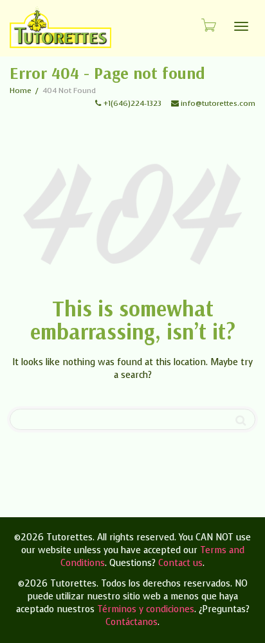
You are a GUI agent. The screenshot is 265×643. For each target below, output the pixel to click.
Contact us (180, 563)
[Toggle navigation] (241, 26)
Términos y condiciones (145, 609)
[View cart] (207, 25)
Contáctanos (131, 622)
